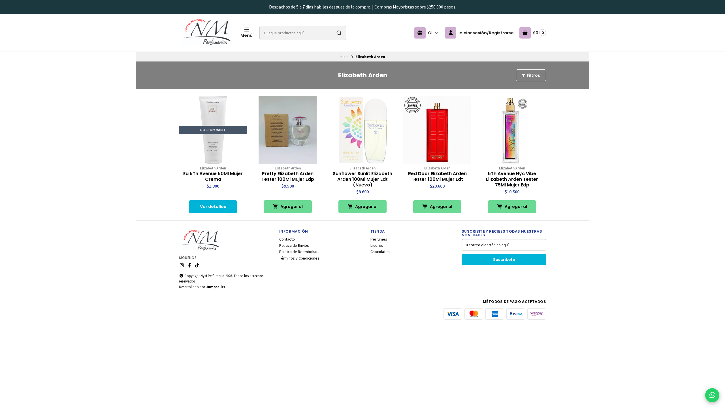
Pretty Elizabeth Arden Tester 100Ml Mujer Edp (287, 176)
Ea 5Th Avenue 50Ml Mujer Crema (213, 176)
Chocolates (380, 252)
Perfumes (378, 239)
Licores (376, 245)
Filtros (533, 75)
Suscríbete (504, 259)
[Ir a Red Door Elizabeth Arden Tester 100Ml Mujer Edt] (437, 130)
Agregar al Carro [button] (291, 208)
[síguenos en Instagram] (182, 265)
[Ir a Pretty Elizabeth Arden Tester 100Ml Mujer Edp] (288, 130)
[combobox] (302, 33)
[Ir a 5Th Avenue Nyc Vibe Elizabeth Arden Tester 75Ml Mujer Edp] (512, 130)
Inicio (344, 56)
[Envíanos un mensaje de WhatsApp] (712, 395)
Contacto (287, 239)
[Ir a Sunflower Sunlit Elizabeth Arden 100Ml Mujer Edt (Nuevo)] (362, 130)
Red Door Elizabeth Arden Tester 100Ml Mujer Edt (437, 176)
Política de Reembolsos (299, 252)
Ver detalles (213, 206)
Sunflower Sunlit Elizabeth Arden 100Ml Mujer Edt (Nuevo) (362, 179)
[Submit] (339, 33)
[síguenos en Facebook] (189, 265)
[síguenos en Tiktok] (197, 265)
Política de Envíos (294, 245)
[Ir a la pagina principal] (206, 33)
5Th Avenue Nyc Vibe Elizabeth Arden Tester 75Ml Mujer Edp (512, 179)
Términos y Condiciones (299, 258)
